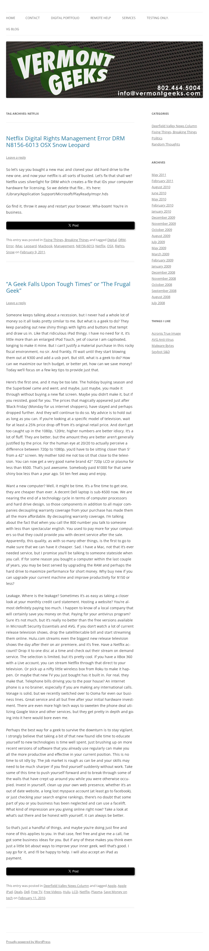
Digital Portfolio (65, 18)
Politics (157, 138)
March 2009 (160, 254)
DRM (122, 239)
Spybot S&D (161, 351)
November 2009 (164, 223)
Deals (18, 891)
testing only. (158, 18)
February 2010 (162, 205)
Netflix (100, 246)
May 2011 (159, 174)
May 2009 (159, 248)
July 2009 (158, 242)
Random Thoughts (166, 144)
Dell (27, 891)
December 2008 (163, 272)
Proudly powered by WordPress (28, 942)
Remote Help (100, 18)
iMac (18, 246)
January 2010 (161, 211)
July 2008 (158, 303)
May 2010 (159, 199)
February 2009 (162, 260)
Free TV (36, 891)
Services (129, 18)
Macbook (45, 246)
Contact (32, 18)
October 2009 (162, 229)
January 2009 (161, 266)
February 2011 (162, 181)
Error (10, 246)
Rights (119, 246)
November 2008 (164, 278)
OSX (110, 246)
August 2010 (161, 187)
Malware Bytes (163, 345)
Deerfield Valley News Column (66, 885)
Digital (112, 239)
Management (64, 246)
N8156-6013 (85, 246)
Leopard (30, 246)
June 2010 (159, 193)
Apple (112, 885)
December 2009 (163, 217)
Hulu (66, 891)
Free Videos (52, 891)
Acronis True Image (166, 333)
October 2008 (162, 284)
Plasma (96, 891)
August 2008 (161, 296)
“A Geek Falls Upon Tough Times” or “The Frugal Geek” (68, 287)
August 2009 (161, 235)
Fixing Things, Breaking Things (66, 239)
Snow (10, 252)
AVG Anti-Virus (163, 339)
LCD (75, 891)
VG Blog (12, 29)
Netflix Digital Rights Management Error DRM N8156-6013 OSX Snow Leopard (65, 141)
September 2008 (164, 290)
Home (10, 18)
